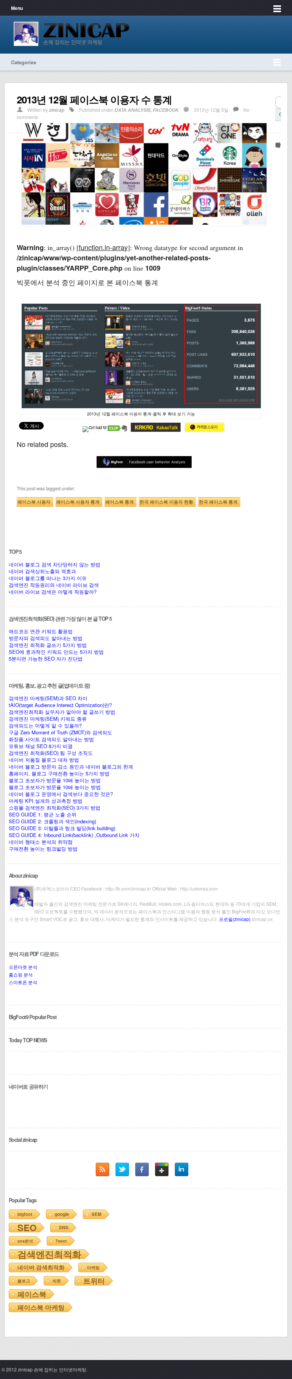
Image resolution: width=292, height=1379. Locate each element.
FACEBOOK (166, 110)
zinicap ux (262, 919)
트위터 (94, 1281)
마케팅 (93, 1267)
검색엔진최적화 (49, 1253)
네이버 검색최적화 (41, 1267)
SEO (26, 1227)
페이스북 (31, 1294)
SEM (97, 1214)
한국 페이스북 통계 (218, 501)
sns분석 (25, 1241)
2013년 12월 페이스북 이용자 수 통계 (94, 99)
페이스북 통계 (119, 501)
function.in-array (103, 247)
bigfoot (24, 1214)
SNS (63, 1227)
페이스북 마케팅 (41, 1307)
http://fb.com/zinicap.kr (128, 888)
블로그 (23, 1281)
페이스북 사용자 (34, 501)
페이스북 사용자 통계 (78, 501)
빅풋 (56, 1281)
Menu (17, 8)
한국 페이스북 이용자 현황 (166, 501)
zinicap (56, 110)
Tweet (61, 1241)
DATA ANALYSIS (132, 110)
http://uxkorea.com (198, 888)
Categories (23, 62)
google (62, 1214)
